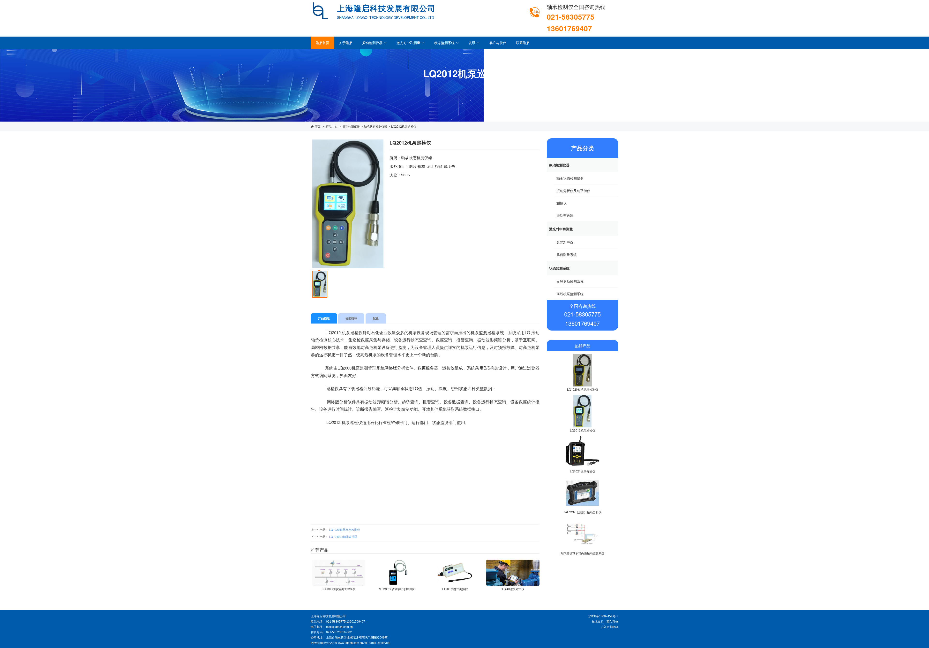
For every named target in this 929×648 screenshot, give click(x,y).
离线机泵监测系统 (570, 293)
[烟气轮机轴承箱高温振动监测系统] (582, 533)
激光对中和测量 (411, 42)
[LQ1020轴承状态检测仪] (582, 370)
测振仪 (561, 203)
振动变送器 (564, 215)
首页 (317, 126)
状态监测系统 (446, 42)
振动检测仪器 (374, 42)
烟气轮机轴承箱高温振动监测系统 (582, 553)
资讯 (474, 42)
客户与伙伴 (497, 42)
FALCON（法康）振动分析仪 (582, 512)
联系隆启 (523, 42)
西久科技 (612, 621)
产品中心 (331, 126)
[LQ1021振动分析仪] (582, 452)
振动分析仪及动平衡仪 (573, 190)
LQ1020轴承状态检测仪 (344, 529)
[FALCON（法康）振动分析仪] (582, 493)
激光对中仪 (564, 242)
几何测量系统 (566, 254)
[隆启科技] (320, 10)
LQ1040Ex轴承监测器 (343, 536)
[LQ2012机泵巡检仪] (582, 411)
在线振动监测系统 (570, 281)
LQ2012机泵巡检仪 (403, 126)
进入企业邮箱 (609, 627)
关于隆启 (345, 42)
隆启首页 (322, 42)
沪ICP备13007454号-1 (603, 616)
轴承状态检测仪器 (375, 126)
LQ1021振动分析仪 (582, 471)
